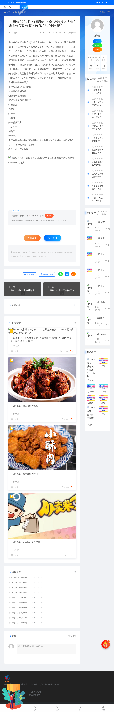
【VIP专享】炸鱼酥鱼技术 (101, 270)
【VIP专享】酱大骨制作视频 (24, 406)
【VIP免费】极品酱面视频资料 (101, 238)
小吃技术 (17, 12)
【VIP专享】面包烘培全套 (18, 612)
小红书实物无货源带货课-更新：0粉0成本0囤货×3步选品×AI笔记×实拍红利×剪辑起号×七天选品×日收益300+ (98, 139)
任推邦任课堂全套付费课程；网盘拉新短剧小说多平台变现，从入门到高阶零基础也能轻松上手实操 (97, 175)
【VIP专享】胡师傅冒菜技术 (101, 333)
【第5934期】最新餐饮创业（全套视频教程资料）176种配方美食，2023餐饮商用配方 (41, 340)
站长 (16, 351)
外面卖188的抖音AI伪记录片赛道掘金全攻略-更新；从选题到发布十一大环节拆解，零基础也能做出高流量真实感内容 (97, 199)
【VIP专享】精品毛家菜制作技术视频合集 (101, 302)
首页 (8, 12)
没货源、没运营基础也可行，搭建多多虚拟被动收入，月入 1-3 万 (97, 127)
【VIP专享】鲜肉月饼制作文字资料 (18, 607)
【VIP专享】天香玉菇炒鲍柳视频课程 (101, 254)
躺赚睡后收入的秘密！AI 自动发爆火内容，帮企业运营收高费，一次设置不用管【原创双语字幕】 (98, 151)
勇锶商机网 (16, 252)
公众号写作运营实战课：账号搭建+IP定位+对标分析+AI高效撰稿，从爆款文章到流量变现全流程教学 (98, 103)
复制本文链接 (48, 274)
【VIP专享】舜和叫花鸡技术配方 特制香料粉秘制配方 (101, 286)
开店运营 (16, 550)
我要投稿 (105, 12)
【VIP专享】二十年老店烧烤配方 (18, 622)
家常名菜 (16, 414)
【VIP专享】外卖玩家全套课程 (25, 542)
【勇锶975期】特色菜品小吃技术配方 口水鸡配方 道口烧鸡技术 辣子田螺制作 (101, 318)
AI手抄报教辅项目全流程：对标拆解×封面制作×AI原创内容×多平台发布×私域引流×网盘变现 (97, 187)
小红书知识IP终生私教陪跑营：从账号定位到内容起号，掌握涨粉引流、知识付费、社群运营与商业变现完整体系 (97, 91)
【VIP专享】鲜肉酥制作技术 (24, 474)
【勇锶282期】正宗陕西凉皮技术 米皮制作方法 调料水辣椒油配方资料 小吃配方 (62, 290)
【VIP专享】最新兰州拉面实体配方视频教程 (18, 617)
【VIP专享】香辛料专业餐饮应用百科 (18, 602)
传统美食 (16, 346)
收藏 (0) (33, 238)
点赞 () (54, 238)
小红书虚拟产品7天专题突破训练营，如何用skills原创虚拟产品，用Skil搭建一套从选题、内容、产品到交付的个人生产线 (98, 163)
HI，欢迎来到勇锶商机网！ (17, 2)
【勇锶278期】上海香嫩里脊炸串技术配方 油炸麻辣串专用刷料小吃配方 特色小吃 (22, 290)
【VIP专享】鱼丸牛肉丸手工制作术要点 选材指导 (101, 222)
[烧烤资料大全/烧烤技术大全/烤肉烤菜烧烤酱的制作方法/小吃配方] (42, 177)
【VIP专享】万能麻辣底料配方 (18, 597)
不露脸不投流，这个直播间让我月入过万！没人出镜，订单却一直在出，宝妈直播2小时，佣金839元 (97, 115)
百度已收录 (71, 32)
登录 (24, 7)
